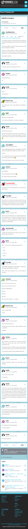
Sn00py (8, 73)
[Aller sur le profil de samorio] (3, 167)
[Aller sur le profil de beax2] (3, 212)
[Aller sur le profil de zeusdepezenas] (3, 33)
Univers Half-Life (13, 23)
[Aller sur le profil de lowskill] (3, 465)
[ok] (26, 5)
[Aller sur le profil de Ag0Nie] (3, 470)
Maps (2, 513)
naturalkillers (9, 145)
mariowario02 (10, 228)
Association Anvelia (4, 523)
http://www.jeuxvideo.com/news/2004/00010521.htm (11, 38)
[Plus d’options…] (24, 33)
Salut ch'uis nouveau (9, 469)
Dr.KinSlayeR (7, 481)
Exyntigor (8, 196)
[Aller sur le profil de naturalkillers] (3, 145)
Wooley (8, 337)
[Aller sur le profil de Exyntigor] (3, 196)
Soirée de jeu (17, 499)
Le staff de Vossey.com (19, 512)
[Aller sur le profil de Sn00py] (3, 74)
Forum (16, 497)
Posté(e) (11, 33)
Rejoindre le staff (18, 515)
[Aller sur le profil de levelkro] (3, 474)
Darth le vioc (9, 100)
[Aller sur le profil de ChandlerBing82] (3, 184)
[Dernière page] (25, 28)
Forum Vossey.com (7, 12)
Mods (16, 506)
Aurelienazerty (8, 488)
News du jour (4, 497)
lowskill (6, 466)
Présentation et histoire (19, 511)
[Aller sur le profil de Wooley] (3, 338)
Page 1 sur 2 (14, 445)
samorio (8, 167)
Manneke (7, 464)
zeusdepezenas (10, 32)
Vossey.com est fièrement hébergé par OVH (18, 526)
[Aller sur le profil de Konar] (3, 241)
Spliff (7, 113)
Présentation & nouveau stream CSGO (13, 480)
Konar (7, 241)
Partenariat (17, 513)
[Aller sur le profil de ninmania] (3, 279)
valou (7, 421)
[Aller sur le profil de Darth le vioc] (3, 101)
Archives (3, 499)
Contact (16, 516)
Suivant (22, 445)
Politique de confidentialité (7, 526)
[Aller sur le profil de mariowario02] (3, 229)
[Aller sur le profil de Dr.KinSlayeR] (3, 480)
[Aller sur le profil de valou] (3, 421)
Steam (3, 511)
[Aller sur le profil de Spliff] (3, 114)
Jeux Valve (17, 505)
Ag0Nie (6, 470)
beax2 (7, 211)
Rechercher (4, 500)
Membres (16, 500)
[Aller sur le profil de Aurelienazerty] (3, 486)
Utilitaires (3, 515)
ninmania (8, 279)
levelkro (6, 476)
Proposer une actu (5, 502)
